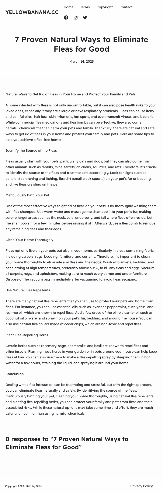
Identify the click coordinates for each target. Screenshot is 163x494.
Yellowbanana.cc (32, 12)
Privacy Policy (141, 486)
